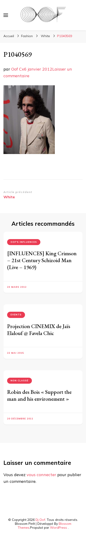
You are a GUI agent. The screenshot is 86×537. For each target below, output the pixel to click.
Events (16, 314)
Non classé (19, 380)
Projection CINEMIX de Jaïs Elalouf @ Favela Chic (38, 330)
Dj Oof (40, 520)
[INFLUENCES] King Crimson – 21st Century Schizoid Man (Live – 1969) (42, 260)
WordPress (58, 527)
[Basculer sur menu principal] (5, 15)
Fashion (27, 36)
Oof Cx (17, 69)
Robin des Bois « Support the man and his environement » (39, 395)
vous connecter (41, 474)
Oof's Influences (24, 241)
